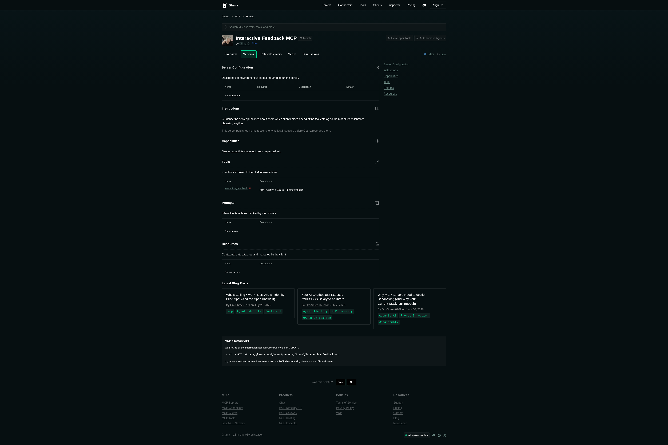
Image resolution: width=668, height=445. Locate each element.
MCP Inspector (288, 423)
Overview (230, 54)
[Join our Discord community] (433, 435)
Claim (254, 43)
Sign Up (438, 5)
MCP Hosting (287, 418)
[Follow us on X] (444, 435)
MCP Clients (229, 412)
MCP (237, 16)
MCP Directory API (290, 407)
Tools (362, 5)
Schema (248, 54)
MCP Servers (230, 402)
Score (292, 54)
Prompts (389, 87)
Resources (390, 93)
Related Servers (271, 54)
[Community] (424, 5)
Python (431, 54)
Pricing (411, 5)
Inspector (394, 5)
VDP (339, 412)
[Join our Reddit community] (439, 435)
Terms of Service (346, 402)
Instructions (391, 70)
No (351, 382)
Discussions (311, 54)
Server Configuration (396, 64)
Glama (225, 16)
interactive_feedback (236, 188)
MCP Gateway (288, 412)
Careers (398, 412)
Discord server (325, 361)
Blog (396, 418)
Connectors (345, 5)
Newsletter (400, 423)
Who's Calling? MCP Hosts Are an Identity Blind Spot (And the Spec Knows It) (255, 297)
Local (443, 54)
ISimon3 (244, 43)
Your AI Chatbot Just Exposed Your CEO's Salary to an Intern (323, 297)
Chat (282, 402)
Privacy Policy (345, 407)
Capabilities (391, 76)
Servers (326, 5)
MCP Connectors (232, 407)
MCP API (293, 347)
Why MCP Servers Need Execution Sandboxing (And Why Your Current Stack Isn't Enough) (402, 299)
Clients (377, 5)
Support (398, 402)
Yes (341, 382)
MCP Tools (228, 418)
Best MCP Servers (233, 423)
